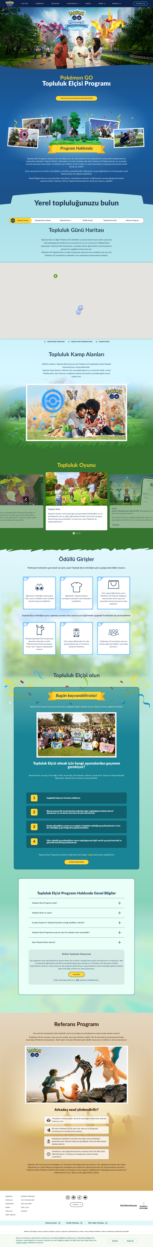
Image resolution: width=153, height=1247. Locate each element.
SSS (77, 980)
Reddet (115, 1241)
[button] (139, 3)
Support (24, 1211)
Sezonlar (8, 1200)
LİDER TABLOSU (10, 1214)
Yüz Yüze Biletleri (27, 1200)
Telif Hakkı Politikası (96, 1223)
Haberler (8, 1196)
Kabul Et (130, 1241)
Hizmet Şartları (51, 1223)
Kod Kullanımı (26, 1203)
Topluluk (8, 1211)
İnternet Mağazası (28, 1196)
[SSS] (90, 855)
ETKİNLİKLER (9, 1203)
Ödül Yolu (25, 1207)
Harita (7, 1207)
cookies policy (21, 1243)
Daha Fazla (115, 525)
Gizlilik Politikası (72, 1223)
